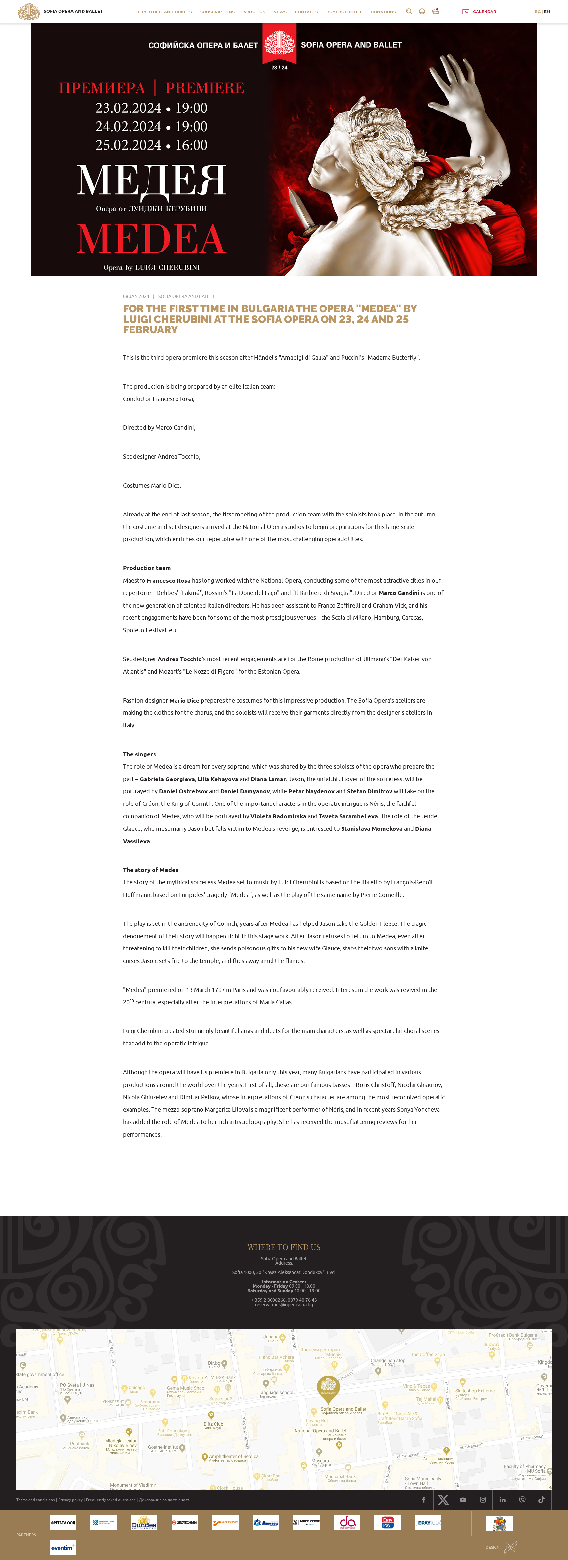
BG (538, 12)
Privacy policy (70, 1500)
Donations (383, 12)
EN (547, 12)
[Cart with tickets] (435, 11)
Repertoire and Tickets (164, 12)
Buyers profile (344, 12)
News (280, 12)
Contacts (306, 12)
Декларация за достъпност (164, 1500)
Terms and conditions (35, 1500)
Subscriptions (217, 12)
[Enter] (422, 11)
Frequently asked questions (110, 1500)
